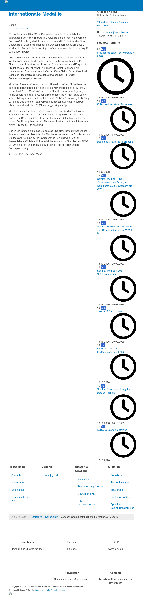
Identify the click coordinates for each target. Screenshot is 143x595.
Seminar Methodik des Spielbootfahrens (109, 272)
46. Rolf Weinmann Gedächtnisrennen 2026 (110, 350)
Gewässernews (86, 493)
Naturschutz (84, 479)
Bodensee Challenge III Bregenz (115, 141)
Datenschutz (18, 489)
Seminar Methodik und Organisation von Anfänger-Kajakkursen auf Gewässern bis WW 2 (114, 184)
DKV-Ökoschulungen (86, 502)
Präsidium (116, 475)
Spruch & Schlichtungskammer (122, 505)
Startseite (16, 475)
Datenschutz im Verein (19, 498)
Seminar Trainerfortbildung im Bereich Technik (113, 390)
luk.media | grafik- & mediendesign (50, 590)
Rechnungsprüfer (120, 497)
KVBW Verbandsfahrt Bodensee (114, 104)
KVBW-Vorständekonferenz (112, 430)
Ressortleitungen (120, 482)
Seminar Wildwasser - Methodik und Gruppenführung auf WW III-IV (115, 230)
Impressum (17, 482)
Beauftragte (117, 489)
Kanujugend (51, 475)
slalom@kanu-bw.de (117, 32)
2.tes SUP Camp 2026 (109, 311)
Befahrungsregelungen (89, 486)
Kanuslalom (51, 516)
